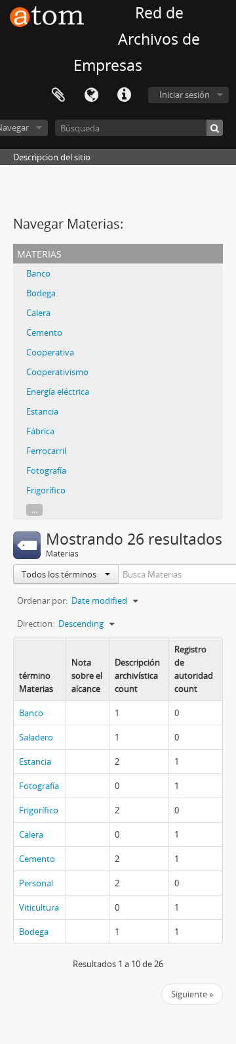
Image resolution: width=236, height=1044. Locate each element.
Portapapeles (58, 95)
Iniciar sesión (184, 95)
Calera (38, 313)
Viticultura (39, 907)
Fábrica (40, 431)
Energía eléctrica (57, 391)
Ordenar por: (42, 600)
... (34, 510)
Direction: (35, 623)
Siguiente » (192, 994)
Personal (36, 883)
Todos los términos (60, 574)
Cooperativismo (57, 372)
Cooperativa (50, 352)
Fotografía (46, 470)
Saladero (36, 737)
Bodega (41, 293)
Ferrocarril (46, 451)
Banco (38, 273)
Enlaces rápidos (124, 95)
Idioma (91, 95)
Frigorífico (46, 490)
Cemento (44, 332)
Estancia (42, 411)
